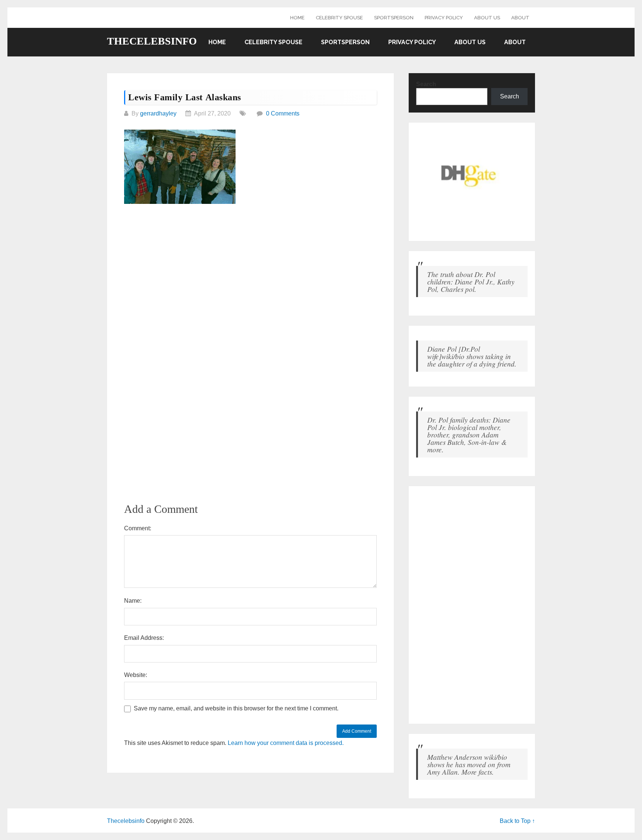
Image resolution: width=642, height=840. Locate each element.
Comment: (137, 528)
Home (297, 17)
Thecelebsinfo (152, 41)
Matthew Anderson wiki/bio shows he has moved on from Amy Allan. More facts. (468, 764)
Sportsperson (394, 17)
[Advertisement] (250, 266)
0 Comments (282, 113)
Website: (135, 675)
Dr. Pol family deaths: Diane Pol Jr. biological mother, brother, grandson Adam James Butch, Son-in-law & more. (468, 434)
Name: (133, 601)
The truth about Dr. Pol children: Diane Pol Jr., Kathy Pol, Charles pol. (471, 281)
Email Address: (144, 638)
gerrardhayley (158, 113)
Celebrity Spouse (339, 17)
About (520, 17)
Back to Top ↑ (517, 821)
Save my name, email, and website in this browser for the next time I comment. (236, 708)
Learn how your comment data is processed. (286, 743)
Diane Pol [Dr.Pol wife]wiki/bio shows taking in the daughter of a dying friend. (471, 356)
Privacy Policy (444, 17)
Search (426, 84)
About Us (487, 17)
